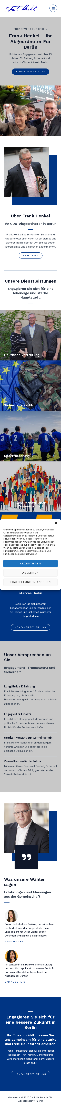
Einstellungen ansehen (30, 582)
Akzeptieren (30, 563)
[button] (56, 523)
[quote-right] (26, 857)
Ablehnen (30, 572)
